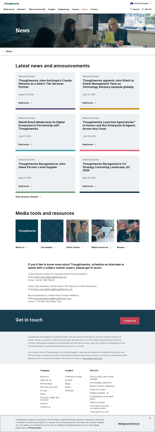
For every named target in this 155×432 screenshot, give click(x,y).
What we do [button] (9, 9)
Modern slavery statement (102, 386)
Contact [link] (94, 9)
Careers (44, 403)
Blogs (67, 383)
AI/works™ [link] (21, 9)
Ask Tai (148, 9)
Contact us (45, 407)
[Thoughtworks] (11, 2)
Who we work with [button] (37, 9)
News (43, 394)
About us (44, 376)
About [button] (85, 9)
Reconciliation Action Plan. (93, 358)
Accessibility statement (100, 382)
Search (136, 9)
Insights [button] (51, 9)
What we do (45, 380)
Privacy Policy (35, 428)
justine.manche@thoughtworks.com (50, 277)
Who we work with (49, 387)
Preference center (73, 376)
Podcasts (69, 390)
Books (68, 387)
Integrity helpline (97, 393)
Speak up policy (97, 402)
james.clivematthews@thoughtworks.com (52, 289)
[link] (28, 197)
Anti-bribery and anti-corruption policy (99, 407)
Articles (68, 380)
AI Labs (43, 390)
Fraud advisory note (99, 412)
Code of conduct (98, 389)
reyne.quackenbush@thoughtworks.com (52, 298)
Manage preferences (128, 423)
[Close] (150, 418)
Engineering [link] (63, 9)
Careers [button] (75, 9)
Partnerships (46, 383)
